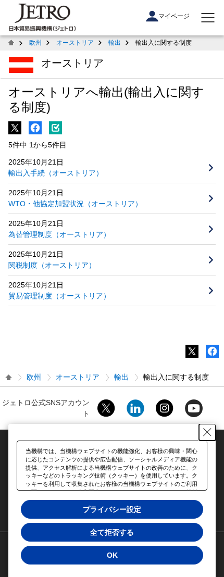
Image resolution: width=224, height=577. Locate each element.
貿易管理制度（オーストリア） (59, 296)
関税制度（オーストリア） (52, 265)
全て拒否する (112, 532)
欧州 (35, 42)
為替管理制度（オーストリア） (59, 234)
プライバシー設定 (112, 509)
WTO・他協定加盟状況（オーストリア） (75, 203)
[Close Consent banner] (207, 432)
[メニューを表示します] (208, 18)
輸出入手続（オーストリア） (55, 173)
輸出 (114, 42)
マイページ (174, 16)
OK (112, 555)
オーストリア (75, 42)
